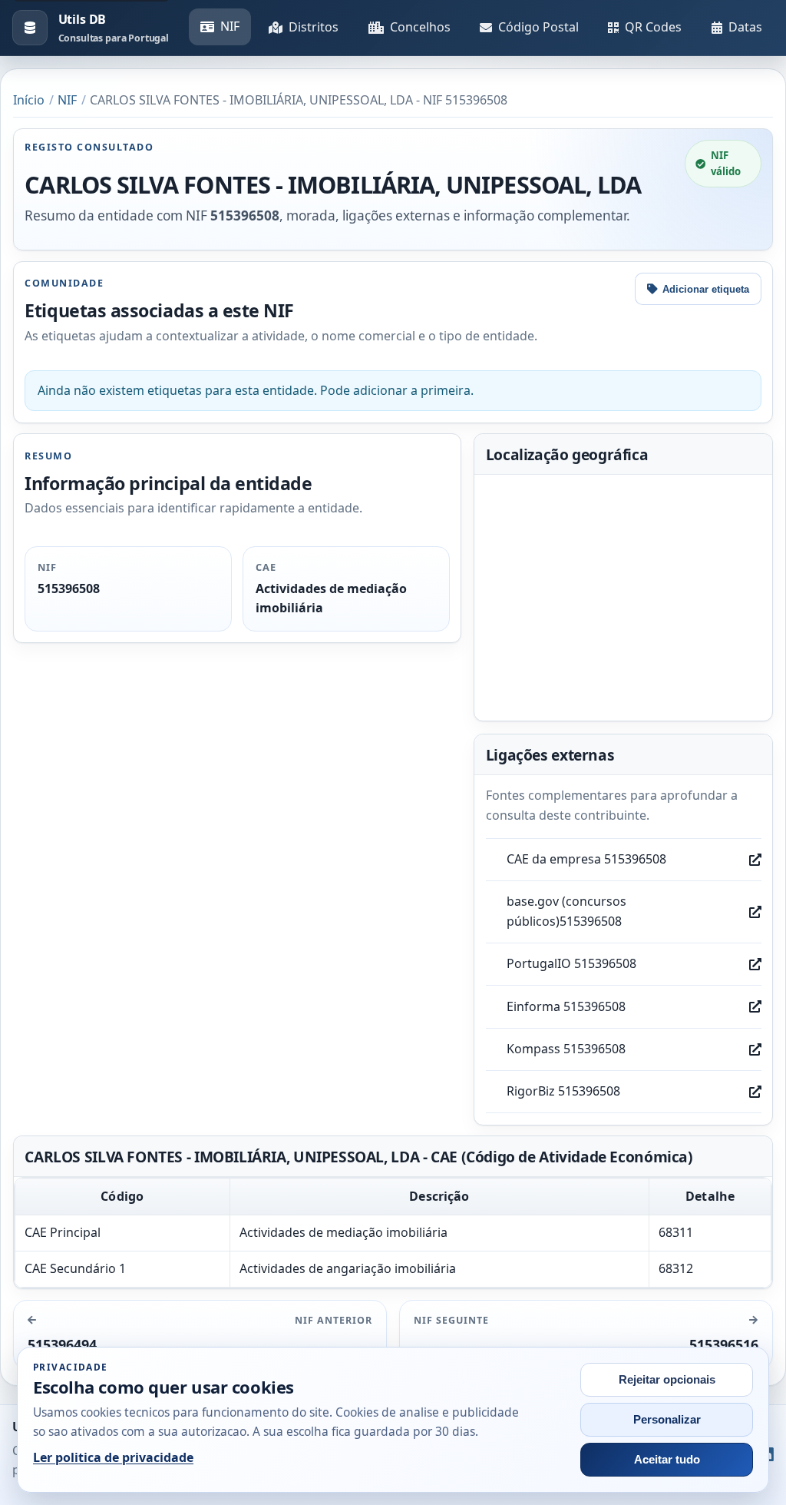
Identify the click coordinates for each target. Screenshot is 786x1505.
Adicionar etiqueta (705, 289)
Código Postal (538, 26)
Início (29, 99)
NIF (229, 26)
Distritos (314, 26)
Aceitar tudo (667, 1460)
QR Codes (653, 26)
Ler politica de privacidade (113, 1457)
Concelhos (420, 26)
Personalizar (667, 1420)
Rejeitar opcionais (667, 1380)
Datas (745, 26)
